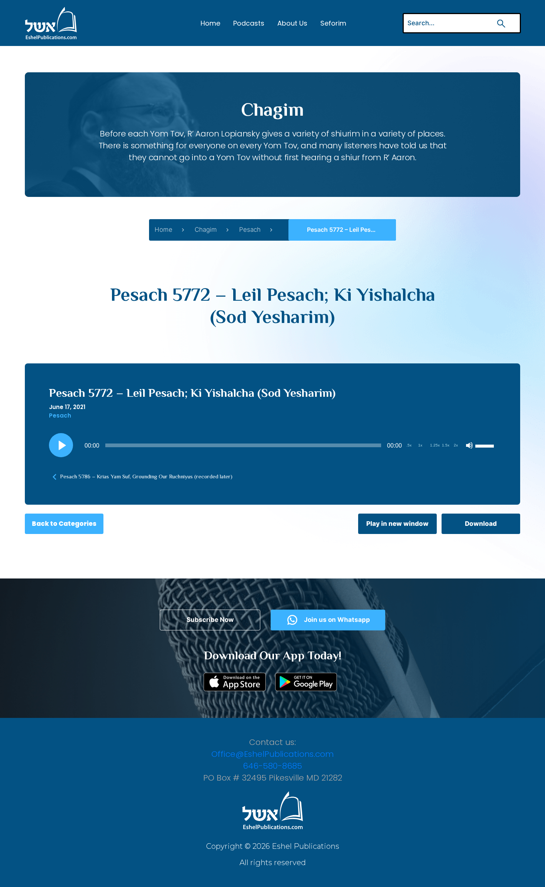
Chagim (206, 229)
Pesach (250, 229)
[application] (272, 445)
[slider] (485, 445)
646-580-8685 (272, 766)
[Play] (61, 445)
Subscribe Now (210, 619)
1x (420, 445)
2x (456, 445)
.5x (409, 445)
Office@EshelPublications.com (272, 754)
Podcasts (248, 23)
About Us (292, 23)
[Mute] (469, 445)
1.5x (445, 445)
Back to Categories (64, 523)
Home (210, 23)
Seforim (333, 23)
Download (481, 523)
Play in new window (397, 523)
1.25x (435, 445)
